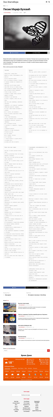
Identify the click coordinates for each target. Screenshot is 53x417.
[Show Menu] (46, 2)
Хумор (36, 409)
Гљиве (16, 408)
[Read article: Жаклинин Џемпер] (9, 340)
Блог (7, 5)
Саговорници (26, 411)
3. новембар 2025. (29, 338)
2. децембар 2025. (29, 327)
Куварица (26, 406)
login (7, 348)
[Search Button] (49, 2)
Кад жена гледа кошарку (23, 303)
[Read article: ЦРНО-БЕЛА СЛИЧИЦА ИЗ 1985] (9, 329)
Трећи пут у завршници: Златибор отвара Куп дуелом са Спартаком (32, 314)
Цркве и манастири (36, 410)
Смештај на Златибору (36, 402)
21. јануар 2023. (16, 12)
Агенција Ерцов (16, 403)
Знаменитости (26, 404)
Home (4, 5)
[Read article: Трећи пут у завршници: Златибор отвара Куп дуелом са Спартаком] (9, 318)
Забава (16, 411)
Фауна (36, 405)
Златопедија (26, 403)
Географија (16, 409)
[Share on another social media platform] (49, 53)
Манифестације (26, 408)
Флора (36, 407)
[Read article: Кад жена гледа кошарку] (9, 307)
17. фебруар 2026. (29, 316)
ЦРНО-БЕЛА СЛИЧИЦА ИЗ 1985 (25, 325)
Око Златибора (10, 2)
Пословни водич (26, 409)
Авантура (16, 401)
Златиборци (26, 401)
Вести (16, 406)
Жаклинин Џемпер (22, 336)
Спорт (36, 404)
